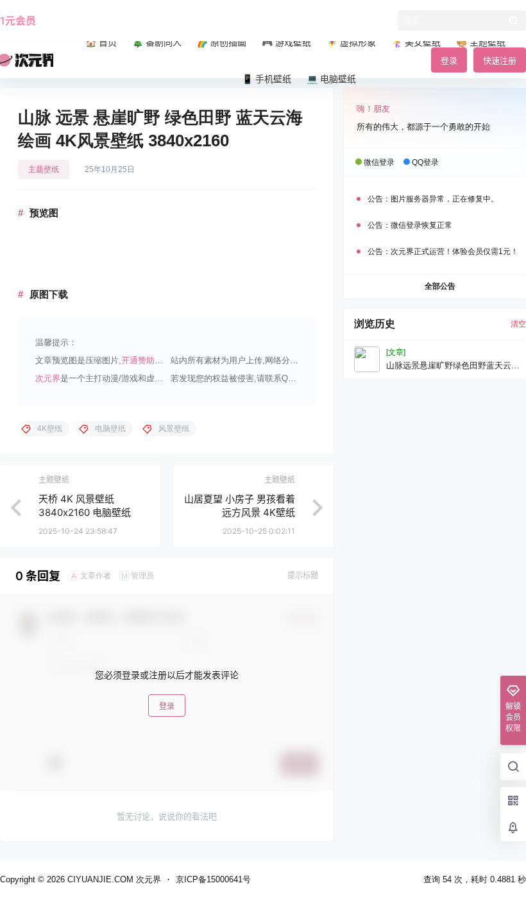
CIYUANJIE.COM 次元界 (113, 879)
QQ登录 (425, 162)
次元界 (47, 378)
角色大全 (119, 20)
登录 (166, 706)
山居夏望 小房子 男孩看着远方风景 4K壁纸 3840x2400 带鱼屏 (239, 512)
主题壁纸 (43, 169)
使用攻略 (69, 20)
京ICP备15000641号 (213, 879)
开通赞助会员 (146, 360)
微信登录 (379, 162)
